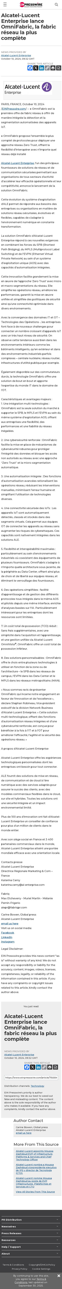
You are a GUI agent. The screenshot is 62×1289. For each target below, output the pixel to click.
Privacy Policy (19, 1269)
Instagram (7, 941)
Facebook (7, 932)
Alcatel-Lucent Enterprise (16, 55)
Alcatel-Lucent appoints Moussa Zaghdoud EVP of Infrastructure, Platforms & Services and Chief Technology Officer (34, 1155)
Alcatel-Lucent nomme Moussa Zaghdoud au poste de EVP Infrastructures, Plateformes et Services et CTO (34, 1182)
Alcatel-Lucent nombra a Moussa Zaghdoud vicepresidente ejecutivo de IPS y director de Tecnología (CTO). (36, 1169)
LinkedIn (6, 937)
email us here (9, 923)
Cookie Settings (41, 1269)
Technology (37, 1086)
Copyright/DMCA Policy (42, 1264)
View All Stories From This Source (35, 1191)
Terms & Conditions (13, 1264)
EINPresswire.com (14, 108)
